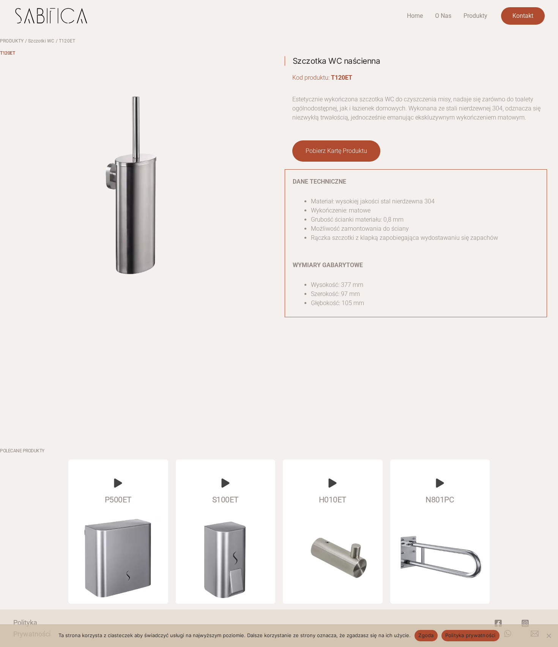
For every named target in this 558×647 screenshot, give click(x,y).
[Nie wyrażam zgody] (548, 635)
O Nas (443, 15)
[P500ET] (118, 483)
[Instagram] (525, 623)
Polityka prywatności (470, 635)
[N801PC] (440, 483)
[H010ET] (332, 483)
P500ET (118, 499)
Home (415, 15)
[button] (336, 151)
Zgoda (425, 635)
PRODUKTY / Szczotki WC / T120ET (37, 41)
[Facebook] (498, 623)
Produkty (475, 15)
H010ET (333, 499)
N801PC (440, 499)
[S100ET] (225, 483)
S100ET (225, 499)
